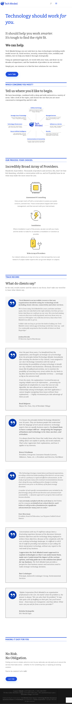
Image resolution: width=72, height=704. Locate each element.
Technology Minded (43, 698)
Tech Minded (24, 698)
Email (21, 691)
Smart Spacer (33, 698)
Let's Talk (12, 74)
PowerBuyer (20, 699)
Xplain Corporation (39, 699)
